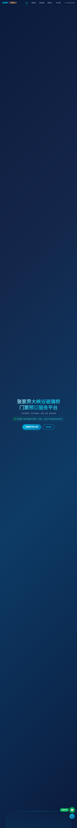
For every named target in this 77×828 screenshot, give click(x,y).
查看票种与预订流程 (31, 427)
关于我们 (58, 3)
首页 (26, 3)
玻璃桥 (9, 2)
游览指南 (41, 3)
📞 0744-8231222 (69, 3)
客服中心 (50, 3)
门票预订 (33, 3)
